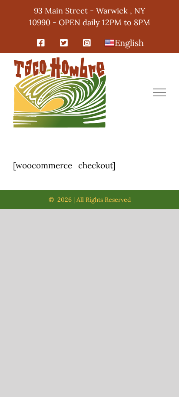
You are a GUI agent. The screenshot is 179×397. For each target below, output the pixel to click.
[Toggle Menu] (160, 92)
